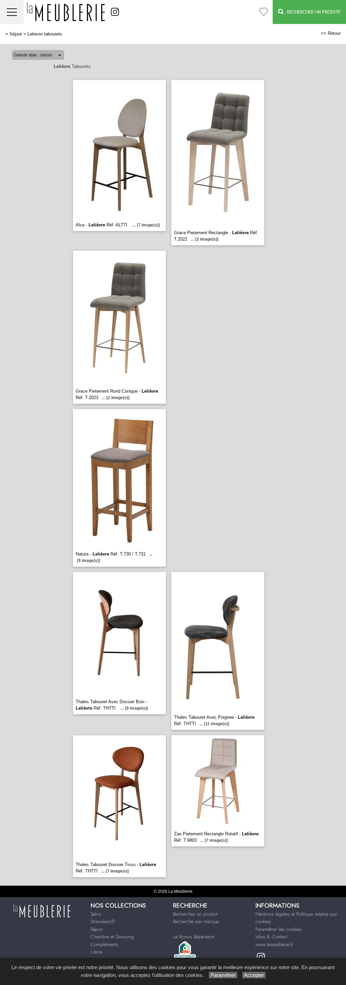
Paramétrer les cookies (278, 929)
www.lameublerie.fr (274, 944)
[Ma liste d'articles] (263, 12)
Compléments (104, 944)
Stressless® (103, 921)
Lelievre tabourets (44, 33)
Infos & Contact (271, 936)
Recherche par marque (196, 921)
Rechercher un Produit (312, 12)
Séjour (15, 33)
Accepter (254, 975)
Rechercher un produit (195, 914)
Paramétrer (223, 975)
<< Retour (331, 33)
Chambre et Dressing (112, 936)
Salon (96, 914)
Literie (96, 952)
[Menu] (12, 12)
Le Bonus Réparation (194, 936)
